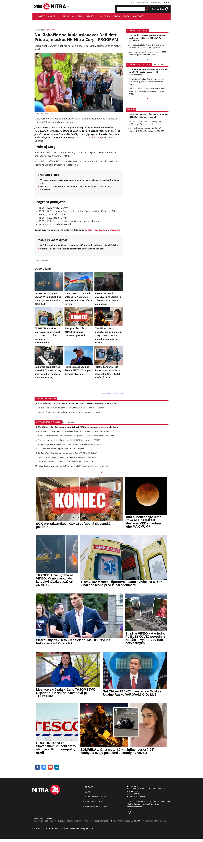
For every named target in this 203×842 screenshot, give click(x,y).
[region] (68, 6)
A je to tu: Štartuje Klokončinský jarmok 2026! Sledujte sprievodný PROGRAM (147, 53)
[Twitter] (44, 767)
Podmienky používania (95, 796)
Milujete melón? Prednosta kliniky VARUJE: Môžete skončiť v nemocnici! (146, 122)
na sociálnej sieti (92, 137)
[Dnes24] (59, 6)
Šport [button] (91, 16)
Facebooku (99, 229)
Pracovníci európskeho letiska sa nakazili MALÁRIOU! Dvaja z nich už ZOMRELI (69, 440)
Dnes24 (89, 229)
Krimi (80, 16)
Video (116, 16)
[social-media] (129, 812)
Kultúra (105, 16)
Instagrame (114, 229)
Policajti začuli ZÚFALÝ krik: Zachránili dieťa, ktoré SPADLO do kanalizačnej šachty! (146, 46)
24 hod (161, 64)
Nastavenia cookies (93, 801)
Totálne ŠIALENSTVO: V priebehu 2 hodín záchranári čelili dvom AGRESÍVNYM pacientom (147, 38)
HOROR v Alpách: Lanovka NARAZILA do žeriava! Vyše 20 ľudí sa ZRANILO (67, 457)
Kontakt (88, 787)
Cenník (87, 792)
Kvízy (126, 16)
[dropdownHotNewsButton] (147, 136)
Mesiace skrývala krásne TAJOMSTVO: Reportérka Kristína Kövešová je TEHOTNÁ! (71, 444)
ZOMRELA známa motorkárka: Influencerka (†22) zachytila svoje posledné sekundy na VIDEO (147, 91)
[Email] (50, 767)
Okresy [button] (52, 16)
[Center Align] (147, 9)
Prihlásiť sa (158, 9)
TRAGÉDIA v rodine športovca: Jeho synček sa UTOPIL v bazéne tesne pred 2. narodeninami (148, 72)
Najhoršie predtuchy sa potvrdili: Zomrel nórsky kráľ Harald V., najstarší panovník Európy (74, 466)
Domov (40, 16)
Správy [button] (67, 16)
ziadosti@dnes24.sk (135, 806)
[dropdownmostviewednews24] (147, 99)
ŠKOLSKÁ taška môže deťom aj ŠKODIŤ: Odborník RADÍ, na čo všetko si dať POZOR (146, 129)
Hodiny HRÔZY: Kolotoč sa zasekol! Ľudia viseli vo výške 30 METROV (65, 461)
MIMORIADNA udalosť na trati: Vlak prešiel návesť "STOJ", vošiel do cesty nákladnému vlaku (146, 82)
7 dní (154, 64)
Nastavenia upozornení (95, 806)
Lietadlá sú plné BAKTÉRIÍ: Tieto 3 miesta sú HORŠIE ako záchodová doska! (148, 115)
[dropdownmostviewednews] (147, 60)
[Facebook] (37, 767)
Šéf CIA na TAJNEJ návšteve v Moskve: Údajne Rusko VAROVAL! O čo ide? (67, 453)
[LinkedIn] (57, 767)
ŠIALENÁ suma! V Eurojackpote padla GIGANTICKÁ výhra (61, 448)
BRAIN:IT (89, 828)
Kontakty (138, 16)
